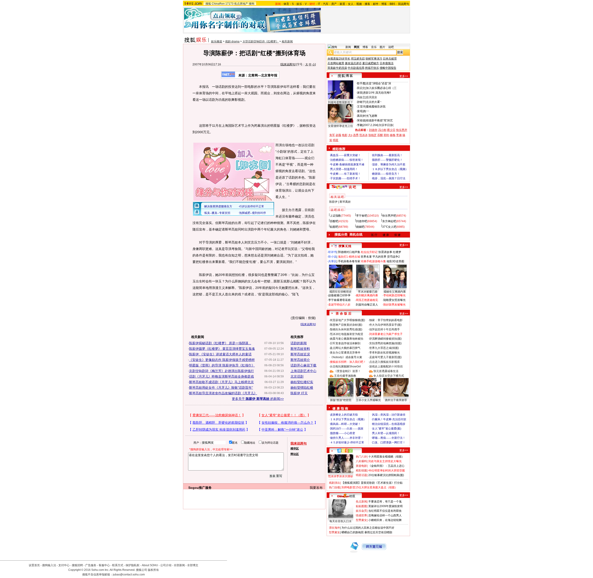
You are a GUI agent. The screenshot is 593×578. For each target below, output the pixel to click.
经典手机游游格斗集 (373, 261)
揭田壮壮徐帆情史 (340, 291)
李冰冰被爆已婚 (367, 291)
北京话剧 (296, 376)
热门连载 (334, 487)
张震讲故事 (385, 252)
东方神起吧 (389, 221)
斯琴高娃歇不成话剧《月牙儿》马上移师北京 (221, 382)
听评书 (332, 252)
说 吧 (352, 187)
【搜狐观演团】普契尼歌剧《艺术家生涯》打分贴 (372, 482)
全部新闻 (179, 565)
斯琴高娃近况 (300, 354)
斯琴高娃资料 (300, 349)
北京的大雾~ (374, 102)
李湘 (399, 135)
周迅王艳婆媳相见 (367, 300)
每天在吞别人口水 (340, 521)
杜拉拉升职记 (369, 252)
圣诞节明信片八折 (339, 304)
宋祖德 (361, 120)
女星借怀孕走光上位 (340, 126)
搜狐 (208, 3)
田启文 (361, 88)
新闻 (348, 47)
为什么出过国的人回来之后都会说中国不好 (367, 527)
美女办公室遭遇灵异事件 (345, 352)
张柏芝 (372, 135)
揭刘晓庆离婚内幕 (367, 295)
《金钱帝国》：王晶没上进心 (386, 465)
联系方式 (117, 565)
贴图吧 (334, 226)
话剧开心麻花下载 (303, 365)
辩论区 (294, 454)
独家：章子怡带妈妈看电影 (386, 320)
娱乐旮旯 (361, 510)
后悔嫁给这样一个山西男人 (385, 515)
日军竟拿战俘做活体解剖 (345, 343)
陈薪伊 (333, 201)
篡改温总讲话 (353, 63)
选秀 (356, 135)
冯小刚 (382, 130)
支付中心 (63, 565)
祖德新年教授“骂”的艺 (379, 120)
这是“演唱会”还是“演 (378, 83)
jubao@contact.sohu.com (129, 574)
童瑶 (360, 111)
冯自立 (361, 97)
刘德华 (373, 130)
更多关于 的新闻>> (258, 399)
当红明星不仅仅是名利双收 (385, 510)
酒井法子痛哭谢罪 (396, 400)
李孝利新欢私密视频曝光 (384, 352)
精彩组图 (361, 470)
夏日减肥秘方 (370, 63)
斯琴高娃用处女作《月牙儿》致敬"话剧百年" (221, 387)
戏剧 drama (232, 41)
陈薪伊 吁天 (299, 393)
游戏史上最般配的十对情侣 (386, 366)
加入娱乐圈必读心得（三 (381, 88)
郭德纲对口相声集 (349, 252)
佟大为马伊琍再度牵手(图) (385, 324)
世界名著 (366, 256)
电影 (344, 135)
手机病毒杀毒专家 (349, 261)
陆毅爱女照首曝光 (394, 300)
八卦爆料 (361, 461)
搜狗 (251, 3)
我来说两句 (288, 64)
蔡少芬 (391, 130)
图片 (382, 47)
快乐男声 (401, 130)
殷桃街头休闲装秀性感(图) (346, 329)
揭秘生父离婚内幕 (395, 291)
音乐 (374, 47)
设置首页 (34, 565)
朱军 (332, 135)
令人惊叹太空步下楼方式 (388, 375)
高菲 (360, 115)
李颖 (360, 125)
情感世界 (361, 515)
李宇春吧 (361, 215)
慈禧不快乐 (372, 67)
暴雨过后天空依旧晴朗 (378, 532)
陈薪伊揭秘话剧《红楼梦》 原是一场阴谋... (220, 343)
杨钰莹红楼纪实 (301, 382)
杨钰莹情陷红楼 (301, 387)
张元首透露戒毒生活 (385, 371)
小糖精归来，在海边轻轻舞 (385, 520)
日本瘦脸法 (387, 63)
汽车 (325, 4)
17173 (229, 3)
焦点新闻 (361, 501)
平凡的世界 (379, 256)
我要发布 (316, 488)
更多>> (403, 76)
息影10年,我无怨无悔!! (377, 92)
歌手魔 (361, 83)
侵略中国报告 (388, 67)
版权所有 (153, 570)
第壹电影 (361, 465)
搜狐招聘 (77, 565)
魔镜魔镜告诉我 (375, 106)
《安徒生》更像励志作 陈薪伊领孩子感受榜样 (222, 360)
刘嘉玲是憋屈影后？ (340, 102)
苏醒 (380, 135)
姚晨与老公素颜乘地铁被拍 (346, 338)
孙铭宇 (361, 102)
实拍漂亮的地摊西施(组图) (385, 343)
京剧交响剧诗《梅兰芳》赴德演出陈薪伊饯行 (221, 371)
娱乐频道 (216, 41)
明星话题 (361, 475)
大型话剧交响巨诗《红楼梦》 (261, 41)
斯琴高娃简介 (300, 360)
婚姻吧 (360, 226)
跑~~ (366, 111)
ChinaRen (218, 3)
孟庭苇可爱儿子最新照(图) (385, 357)
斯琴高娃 (345, 201)
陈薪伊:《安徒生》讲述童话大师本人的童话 (220, 354)
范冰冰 (363, 135)
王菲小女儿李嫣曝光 (368, 400)
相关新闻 (287, 41)
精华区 (294, 448)
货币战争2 (393, 256)
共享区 (332, 261)
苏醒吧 (334, 221)
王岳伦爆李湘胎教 (345, 375)
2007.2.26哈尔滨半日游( (378, 125)
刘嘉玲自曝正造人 (367, 304)
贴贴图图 (361, 506)
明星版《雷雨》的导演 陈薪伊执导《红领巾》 (222, 365)
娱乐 (299, 4)
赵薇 (338, 135)
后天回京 (371, 97)
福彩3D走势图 (395, 261)
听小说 (332, 256)
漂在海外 (334, 527)
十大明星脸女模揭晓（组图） (386, 456)
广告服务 (90, 565)
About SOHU (150, 565)
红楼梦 (397, 252)
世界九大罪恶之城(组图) (384, 348)
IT (319, 4)
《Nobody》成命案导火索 (346, 357)
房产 (334, 4)
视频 (359, 4)
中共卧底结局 (356, 67)
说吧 (391, 47)
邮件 (376, 4)
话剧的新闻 (298, 343)
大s (350, 135)
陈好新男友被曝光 (394, 304)
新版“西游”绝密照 (340, 400)
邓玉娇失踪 (358, 58)
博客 (384, 4)
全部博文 (192, 565)
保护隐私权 (132, 565)
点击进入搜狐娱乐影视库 (384, 361)
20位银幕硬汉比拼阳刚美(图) (386, 475)
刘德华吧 (361, 221)
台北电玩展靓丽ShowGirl (345, 366)
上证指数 (335, 215)
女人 (350, 4)
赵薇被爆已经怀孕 (339, 295)
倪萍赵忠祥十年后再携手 (384, 329)
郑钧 (386, 135)
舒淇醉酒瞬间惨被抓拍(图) (385, 338)
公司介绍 (165, 565)
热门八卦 (361, 456)
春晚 (392, 135)
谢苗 (360, 92)
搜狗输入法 (49, 565)
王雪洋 (361, 106)
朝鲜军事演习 (374, 58)
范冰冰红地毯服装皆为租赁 (346, 334)
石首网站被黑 (336, 63)
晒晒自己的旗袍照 (352, 532)
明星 (335, 140)
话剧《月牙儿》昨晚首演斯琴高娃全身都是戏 (221, 376)
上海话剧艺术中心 (303, 371)
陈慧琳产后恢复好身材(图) (346, 324)
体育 (286, 4)
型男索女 (361, 520)
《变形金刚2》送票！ (347, 371)
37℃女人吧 (389, 226)
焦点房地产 (241, 3)
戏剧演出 (334, 482)
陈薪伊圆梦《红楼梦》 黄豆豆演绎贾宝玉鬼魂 (222, 349)
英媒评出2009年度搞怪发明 (385, 506)
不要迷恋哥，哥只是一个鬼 (385, 501)
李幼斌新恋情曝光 (394, 295)
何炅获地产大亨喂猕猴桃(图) (347, 320)
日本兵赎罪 (390, 58)
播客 (367, 4)
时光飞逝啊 (370, 115)
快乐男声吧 (389, 215)
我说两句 (403, 4)
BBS (392, 4)
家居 (342, 4)
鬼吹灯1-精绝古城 (349, 256)
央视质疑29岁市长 (339, 58)
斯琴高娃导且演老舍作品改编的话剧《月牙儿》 (223, 393)
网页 (357, 47)
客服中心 (104, 565)
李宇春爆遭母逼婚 (339, 300)
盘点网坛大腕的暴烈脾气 (345, 348)
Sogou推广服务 (200, 488)
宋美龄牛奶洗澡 (337, 67)
